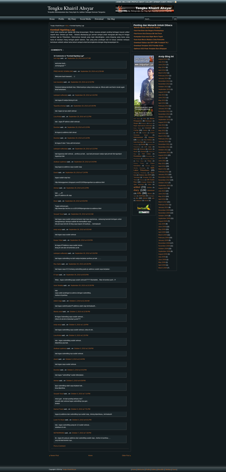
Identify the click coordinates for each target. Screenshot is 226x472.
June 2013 (162, 98)
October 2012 (163, 117)
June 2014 (162, 65)
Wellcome (126, 2)
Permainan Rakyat (148, 158)
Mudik (150, 149)
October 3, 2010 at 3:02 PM (77, 370)
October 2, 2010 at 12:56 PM (80, 312)
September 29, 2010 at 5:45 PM (85, 162)
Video (149, 184)
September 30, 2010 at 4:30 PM (81, 240)
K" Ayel (56, 275)
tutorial (145, 198)
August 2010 (162, 188)
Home (119, 2)
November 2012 (164, 114)
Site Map (111, 19)
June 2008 (162, 260)
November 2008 (164, 246)
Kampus (151, 137)
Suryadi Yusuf (58, 214)
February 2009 (163, 238)
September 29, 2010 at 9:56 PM (76, 201)
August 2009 (162, 221)
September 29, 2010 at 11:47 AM (79, 58)
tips (137, 198)
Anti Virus (137, 118)
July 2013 (161, 95)
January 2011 (163, 174)
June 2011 (162, 161)
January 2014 (163, 78)
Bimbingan (148, 121)
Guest (163, 2)
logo (135, 196)
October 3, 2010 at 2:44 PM (75, 359)
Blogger (136, 123)
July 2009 (161, 224)
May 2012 (161, 130)
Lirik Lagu (147, 147)
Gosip (152, 130)
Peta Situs (139, 161)
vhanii (56, 359)
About (141, 2)
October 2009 (163, 216)
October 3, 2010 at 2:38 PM (83, 348)
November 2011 (164, 147)
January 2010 (163, 207)
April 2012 (162, 133)
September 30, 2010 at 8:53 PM (77, 275)
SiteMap (157, 2)
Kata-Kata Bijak (138, 142)
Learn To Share (59, 420)
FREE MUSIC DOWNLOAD (63, 71)
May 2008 (161, 262)
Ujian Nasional (138, 184)
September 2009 (164, 218)
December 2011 (164, 144)
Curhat (136, 130)
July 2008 (161, 257)
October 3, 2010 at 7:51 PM (80, 409)
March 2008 (162, 268)
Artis (144, 118)
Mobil (135, 149)
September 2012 (164, 120)
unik (153, 198)
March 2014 (162, 73)
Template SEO (147, 177)
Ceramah (148, 128)
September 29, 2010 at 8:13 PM (77, 188)
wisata (146, 200)
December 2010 (164, 177)
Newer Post (54, 455)
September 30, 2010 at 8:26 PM (80, 264)
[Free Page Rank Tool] (144, 213)
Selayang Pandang (140, 172)
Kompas (136, 144)
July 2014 (161, 62)
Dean (56, 201)
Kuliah (143, 144)
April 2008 (162, 265)
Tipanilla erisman (60, 106)
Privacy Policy (139, 163)
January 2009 (163, 240)
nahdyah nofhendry (60, 95)
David (56, 172)
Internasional (138, 137)
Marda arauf (58, 312)
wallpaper (139, 200)
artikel (137, 187)
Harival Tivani (58, 409)
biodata (149, 187)
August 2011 (162, 155)
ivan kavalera (58, 82)
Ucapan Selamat (146, 182)
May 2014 (161, 67)
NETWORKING (59, 433)
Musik (135, 151)
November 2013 (164, 84)
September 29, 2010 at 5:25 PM (86, 149)
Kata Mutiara (148, 140)
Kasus (139, 140)
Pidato (149, 161)
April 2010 (162, 199)
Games (145, 130)
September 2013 (164, 89)
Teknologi (137, 177)
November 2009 (164, 213)
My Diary (72, 19)
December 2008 (164, 243)
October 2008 (163, 249)
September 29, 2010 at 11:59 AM (92, 71)
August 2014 (162, 59)
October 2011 (163, 150)
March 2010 (162, 202)
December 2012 (164, 111)
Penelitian (149, 156)
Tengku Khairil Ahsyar (71, 8)
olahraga (142, 196)
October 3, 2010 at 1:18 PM (78, 325)
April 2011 (162, 166)
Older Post (125, 455)
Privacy (170, 2)
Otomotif (143, 151)
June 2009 (162, 227)
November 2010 (164, 180)
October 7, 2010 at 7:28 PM (81, 433)
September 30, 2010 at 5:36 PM (86, 253)
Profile (135, 2)
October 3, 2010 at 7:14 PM (80, 394)
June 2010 (162, 194)
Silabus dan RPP (145, 175)
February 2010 (163, 205)
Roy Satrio (57, 264)
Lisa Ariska (57, 117)
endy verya (57, 229)
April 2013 (162, 103)
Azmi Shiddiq (58, 285)
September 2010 (164, 185)
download (150, 190)
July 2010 (161, 191)
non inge (57, 58)
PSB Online (146, 154)
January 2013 (163, 109)
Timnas (142, 180)
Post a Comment (59, 446)
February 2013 (163, 106)
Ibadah (144, 132)
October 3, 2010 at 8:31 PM (81, 420)
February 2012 (163, 139)
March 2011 (162, 169)
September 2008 (164, 251)
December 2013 (164, 81)
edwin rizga (58, 301)
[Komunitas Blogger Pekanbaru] (144, 210)
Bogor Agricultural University (143, 125)
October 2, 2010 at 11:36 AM (79, 301)
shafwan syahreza (60, 162)
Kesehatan (149, 142)
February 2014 (163, 76)
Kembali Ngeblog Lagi (62, 29)
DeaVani (57, 127)
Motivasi (142, 149)
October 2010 (163, 183)
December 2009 (164, 210)
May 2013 (161, 100)
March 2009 (162, 235)
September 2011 (164, 152)
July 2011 (161, 158)
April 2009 (162, 232)
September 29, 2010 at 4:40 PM (86, 95)
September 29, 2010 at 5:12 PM (80, 117)
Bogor (150, 123)
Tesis (135, 180)
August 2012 (162, 122)
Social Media (85, 19)
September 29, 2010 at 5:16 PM (78, 138)
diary (67, 25)
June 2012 (162, 128)
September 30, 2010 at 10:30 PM (82, 285)
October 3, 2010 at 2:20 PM (78, 335)
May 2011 (161, 163)
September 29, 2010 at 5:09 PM (85, 106)
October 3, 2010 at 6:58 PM (76, 381)
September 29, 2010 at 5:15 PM (78, 127)
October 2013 (163, 87)
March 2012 (162, 136)
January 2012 (163, 141)
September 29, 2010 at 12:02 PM (82, 82)
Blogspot (143, 123)
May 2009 (161, 229)
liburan (150, 193)
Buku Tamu (137, 128)
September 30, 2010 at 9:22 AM (82, 214)
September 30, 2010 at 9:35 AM (80, 229)
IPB (137, 132)
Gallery (149, 2)
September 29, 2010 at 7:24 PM (76, 172)
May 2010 (161, 196)
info (139, 193)
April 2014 (162, 70)
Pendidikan (138, 156)
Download (99, 19)
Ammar (56, 188)
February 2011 (163, 172)
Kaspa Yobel (58, 240)
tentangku (151, 196)
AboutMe (160, 469)
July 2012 (161, 125)
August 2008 (162, 254)
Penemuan (137, 158)
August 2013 (162, 92)
